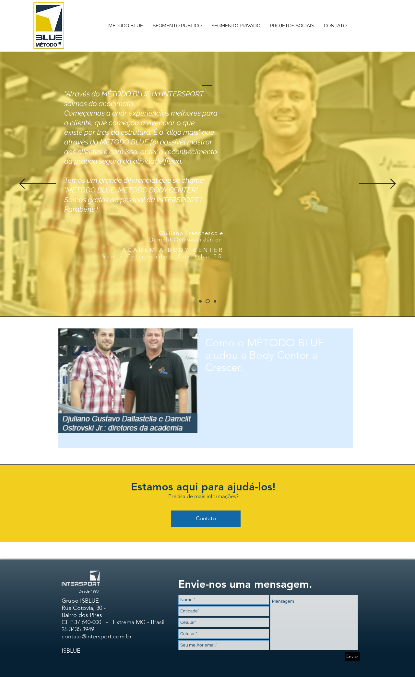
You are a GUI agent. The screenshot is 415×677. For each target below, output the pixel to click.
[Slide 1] (208, 301)
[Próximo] (377, 184)
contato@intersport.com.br (97, 636)
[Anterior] (37, 184)
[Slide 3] (200, 301)
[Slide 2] (215, 301)
